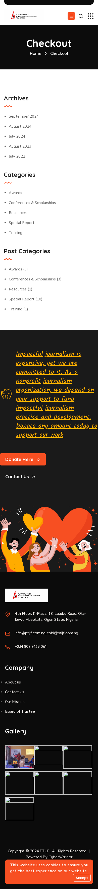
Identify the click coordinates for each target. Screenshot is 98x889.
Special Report (21, 222)
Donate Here (19, 459)
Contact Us (17, 476)
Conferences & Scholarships (32, 202)
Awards (15, 192)
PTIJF (44, 851)
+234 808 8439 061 (31, 646)
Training (15, 232)
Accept (82, 878)
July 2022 (17, 156)
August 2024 (20, 126)
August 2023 (20, 146)
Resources (18, 212)
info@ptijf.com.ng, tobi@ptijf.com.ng (46, 633)
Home (35, 53)
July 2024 (17, 136)
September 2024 (24, 116)
